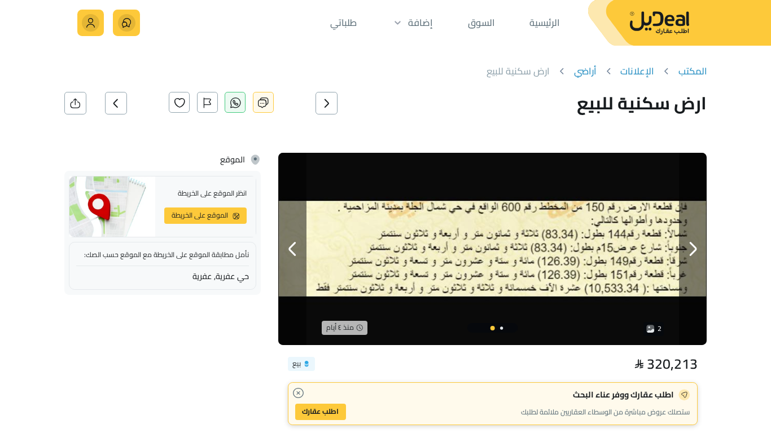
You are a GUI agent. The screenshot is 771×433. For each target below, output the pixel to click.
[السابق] (341, 103)
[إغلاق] (298, 393)
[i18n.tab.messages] (126, 23)
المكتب (692, 71)
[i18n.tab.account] (90, 23)
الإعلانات (637, 71)
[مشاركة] (75, 103)
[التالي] (130, 103)
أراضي (585, 71)
